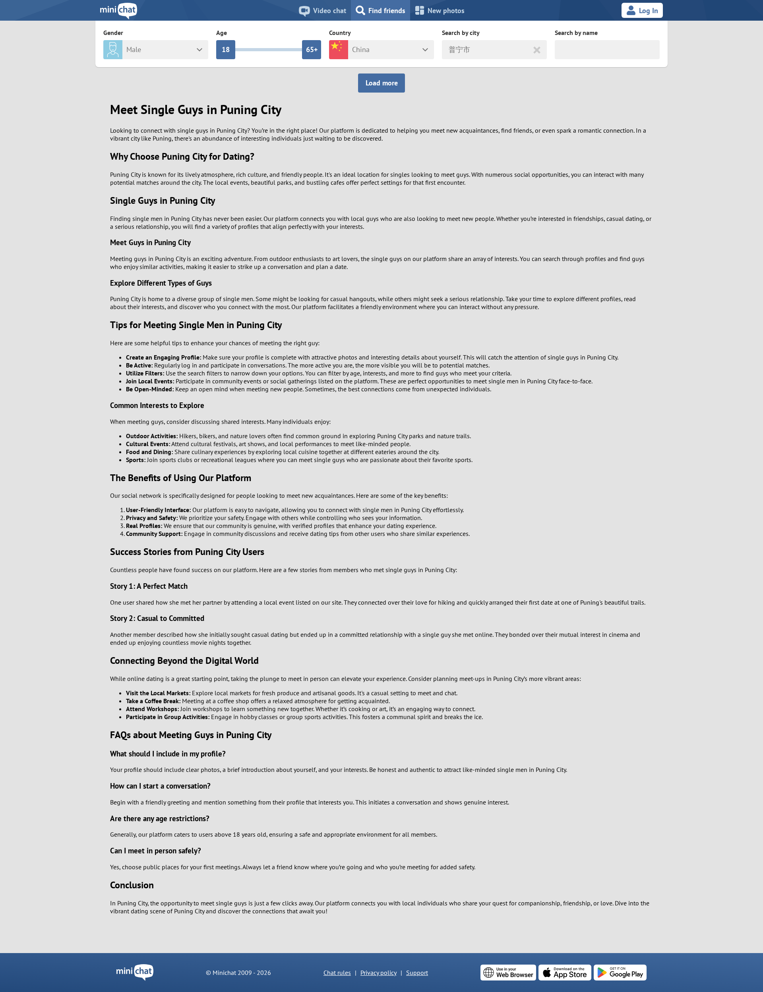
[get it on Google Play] (620, 972)
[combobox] (450, 49)
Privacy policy (378, 973)
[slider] (225, 49)
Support (417, 973)
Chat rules (337, 973)
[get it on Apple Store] (564, 972)
